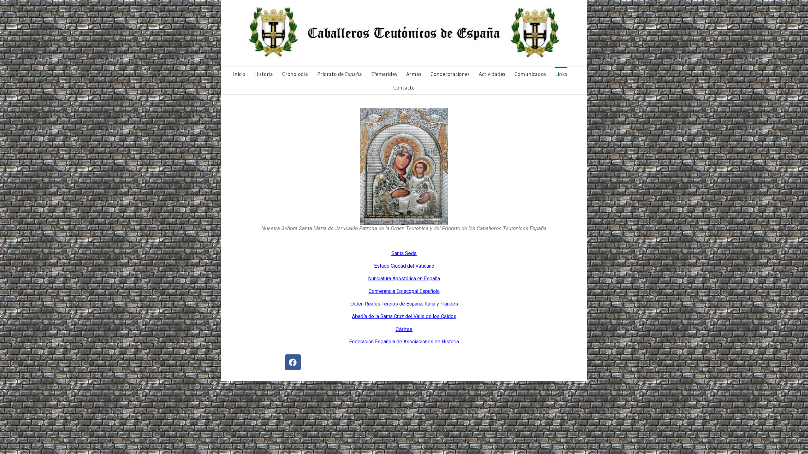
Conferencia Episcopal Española (404, 291)
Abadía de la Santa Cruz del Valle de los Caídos (404, 316)
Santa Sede (404, 253)
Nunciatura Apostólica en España (404, 279)
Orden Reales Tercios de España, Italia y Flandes (404, 304)
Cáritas (404, 329)
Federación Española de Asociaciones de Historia (404, 342)
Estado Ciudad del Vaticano (404, 266)
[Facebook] (293, 362)
